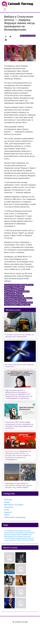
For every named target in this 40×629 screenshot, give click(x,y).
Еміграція (19, 293)
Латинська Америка (22, 291)
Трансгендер (9, 305)
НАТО (23, 540)
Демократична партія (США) (14, 296)
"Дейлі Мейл (8, 300)
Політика (8, 499)
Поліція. (31, 540)
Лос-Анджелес (10, 293)
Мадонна (29, 298)
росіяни (25, 532)
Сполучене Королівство (12, 285)
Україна (10, 530)
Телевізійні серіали (11, 289)
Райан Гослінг (22, 302)
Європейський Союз (10, 536)
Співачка (21, 289)
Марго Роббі (18, 305)
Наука (6, 515)
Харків (27, 540)
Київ (14, 530)
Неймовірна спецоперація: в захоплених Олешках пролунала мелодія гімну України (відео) (18, 485)
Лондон (30, 285)
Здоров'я (8, 512)
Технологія (8, 507)
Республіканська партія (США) (15, 298)
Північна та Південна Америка (14, 287)
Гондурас (27, 305)
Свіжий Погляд (20, 4)
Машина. (20, 536)
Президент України (21, 538)
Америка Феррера (20, 300)
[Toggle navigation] (5, 9)
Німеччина (30, 538)
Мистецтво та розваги (27, 35)
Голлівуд (24, 285)
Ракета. (6, 540)
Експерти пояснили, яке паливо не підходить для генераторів (19, 335)
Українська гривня (15, 540)
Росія (6, 530)
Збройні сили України (16, 532)
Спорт (6, 510)
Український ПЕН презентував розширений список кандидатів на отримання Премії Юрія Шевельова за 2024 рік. (19, 425)
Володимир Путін (26, 534)
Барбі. (30, 302)
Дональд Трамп (10, 291)
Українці (6, 532)
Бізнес (6, 502)
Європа (18, 534)
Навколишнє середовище (15, 517)
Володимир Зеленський (23, 530)
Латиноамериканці (11, 302)
